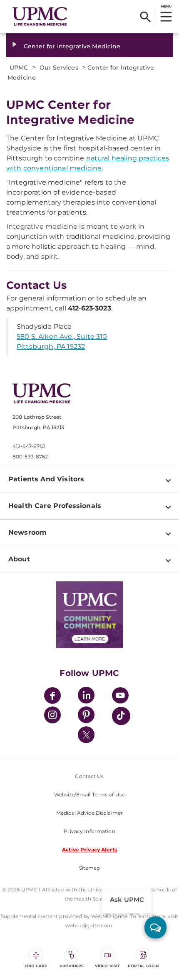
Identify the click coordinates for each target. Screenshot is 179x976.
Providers (72, 965)
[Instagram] (52, 716)
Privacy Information (89, 831)
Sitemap (89, 868)
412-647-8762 (28, 446)
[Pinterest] (86, 716)
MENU (166, 6)
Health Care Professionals (54, 506)
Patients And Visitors (46, 479)
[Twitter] (86, 734)
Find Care (36, 965)
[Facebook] (52, 696)
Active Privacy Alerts (89, 849)
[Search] (145, 17)
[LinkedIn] (86, 696)
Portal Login (143, 965)
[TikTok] (121, 716)
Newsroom (27, 532)
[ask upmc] (155, 927)
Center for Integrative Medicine (72, 46)
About (19, 559)
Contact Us (89, 776)
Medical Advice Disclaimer (89, 813)
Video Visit (107, 965)
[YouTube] (120, 696)
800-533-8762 (30, 456)
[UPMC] (39, 16)
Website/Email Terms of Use (89, 794)
